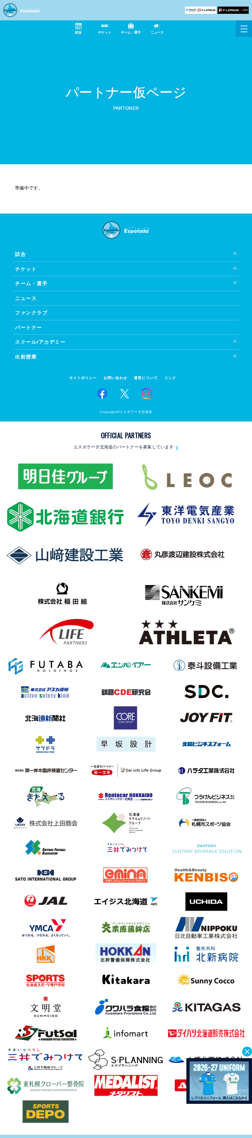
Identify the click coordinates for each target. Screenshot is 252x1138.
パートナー (28, 327)
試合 (20, 254)
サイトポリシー (83, 378)
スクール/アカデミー (40, 342)
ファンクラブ (31, 312)
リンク (170, 378)
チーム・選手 (31, 283)
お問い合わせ (116, 378)
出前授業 (26, 356)
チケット (26, 269)
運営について (146, 378)
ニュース (26, 298)
